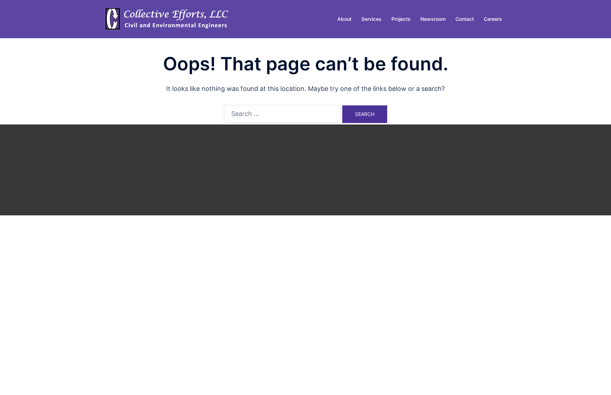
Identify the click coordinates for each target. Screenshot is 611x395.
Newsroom (433, 19)
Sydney (257, 203)
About (344, 19)
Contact (464, 19)
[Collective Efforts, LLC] (167, 18)
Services (371, 19)
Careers (493, 19)
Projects (401, 19)
